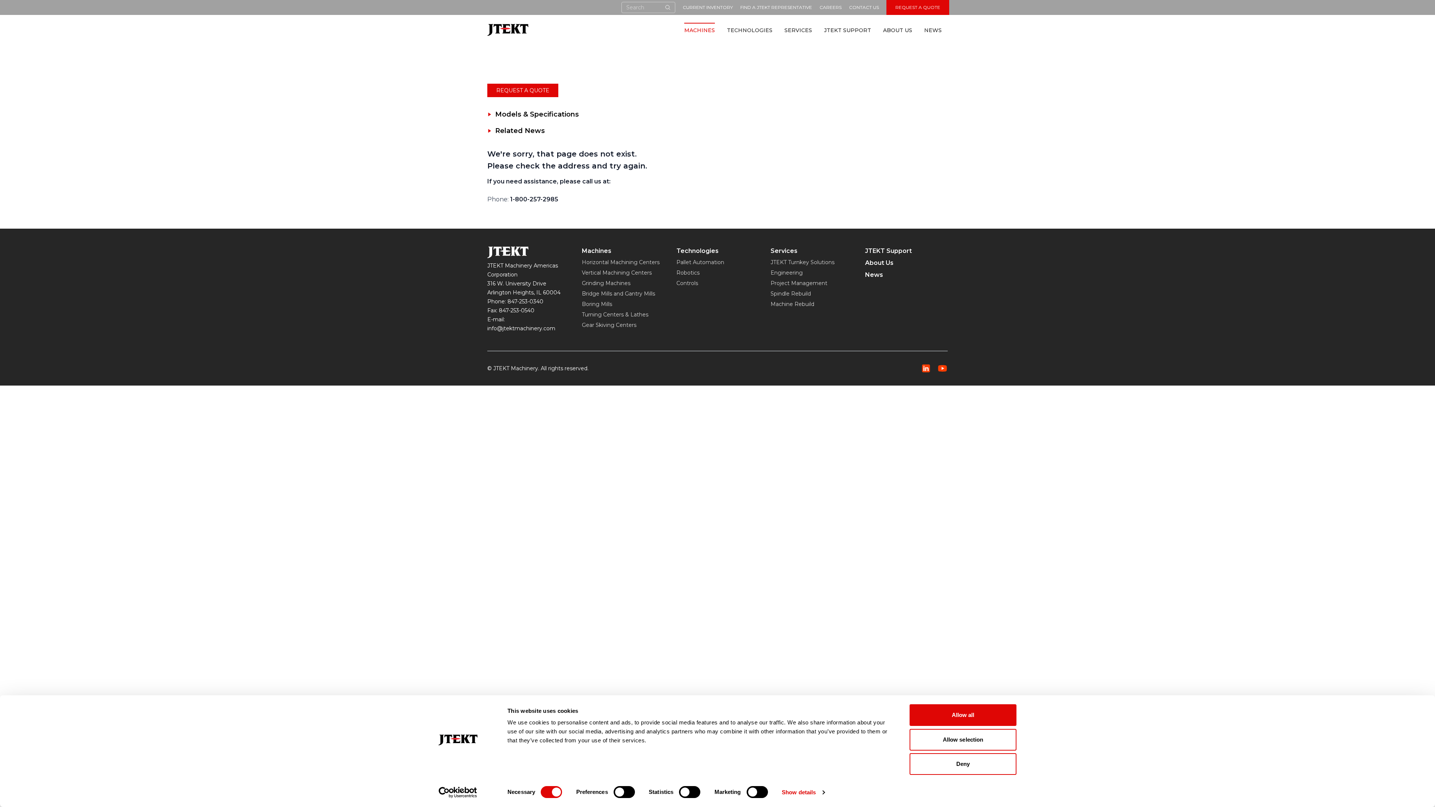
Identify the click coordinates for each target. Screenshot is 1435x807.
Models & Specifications (537, 114)
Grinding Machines (606, 283)
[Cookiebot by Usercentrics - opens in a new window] (458, 792)
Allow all (963, 715)
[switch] (624, 792)
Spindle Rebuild (791, 293)
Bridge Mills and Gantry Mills (618, 293)
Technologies (749, 30)
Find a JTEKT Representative (776, 7)
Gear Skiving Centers (609, 325)
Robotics (688, 272)
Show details (799, 792)
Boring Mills (597, 304)
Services (798, 30)
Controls (687, 283)
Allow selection (963, 739)
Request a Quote (522, 90)
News (933, 30)
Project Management (799, 283)
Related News (520, 131)
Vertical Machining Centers (617, 272)
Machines (699, 30)
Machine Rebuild (792, 304)
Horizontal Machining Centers (621, 262)
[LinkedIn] (926, 368)
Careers (831, 7)
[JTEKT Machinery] (507, 29)
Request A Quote (917, 7)
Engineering (787, 272)
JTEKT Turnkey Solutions (802, 262)
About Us (897, 30)
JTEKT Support (847, 30)
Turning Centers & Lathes (615, 314)
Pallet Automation (700, 262)
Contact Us (864, 7)
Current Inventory (708, 7)
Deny (963, 764)
